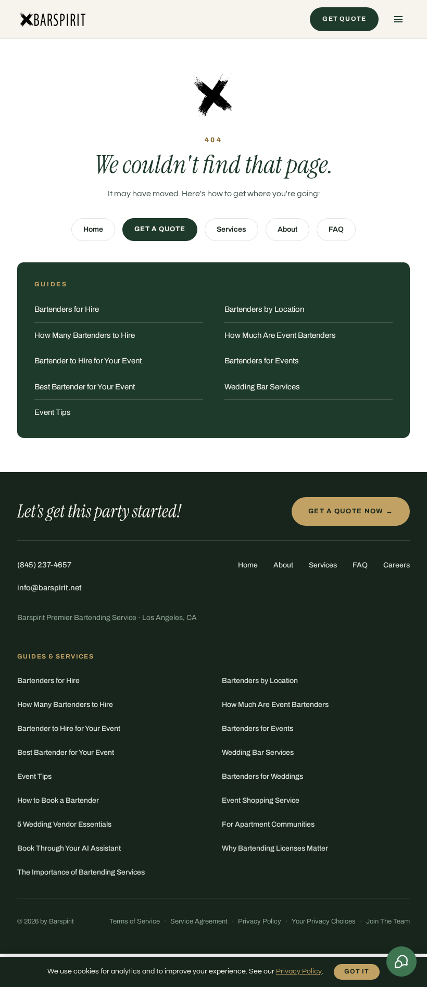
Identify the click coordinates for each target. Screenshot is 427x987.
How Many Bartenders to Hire (84, 335)
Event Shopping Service (260, 800)
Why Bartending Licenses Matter (275, 848)
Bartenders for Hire (66, 309)
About (287, 229)
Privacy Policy (259, 921)
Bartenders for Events (261, 361)
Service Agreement (199, 921)
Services (231, 229)
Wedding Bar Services (262, 387)
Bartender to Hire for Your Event (88, 361)
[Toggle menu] (398, 19)
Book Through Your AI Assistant (69, 848)
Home (93, 229)
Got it (356, 971)
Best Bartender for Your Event (84, 387)
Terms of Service (134, 921)
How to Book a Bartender (58, 800)
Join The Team (388, 921)
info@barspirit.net (49, 588)
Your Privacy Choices (324, 921)
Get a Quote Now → (350, 511)
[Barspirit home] (51, 19)
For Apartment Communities (268, 824)
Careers (396, 565)
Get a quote (159, 229)
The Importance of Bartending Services (81, 872)
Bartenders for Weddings (262, 776)
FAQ (336, 229)
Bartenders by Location (264, 309)
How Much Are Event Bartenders (280, 335)
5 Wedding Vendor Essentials (64, 824)
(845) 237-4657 (44, 565)
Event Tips (52, 412)
